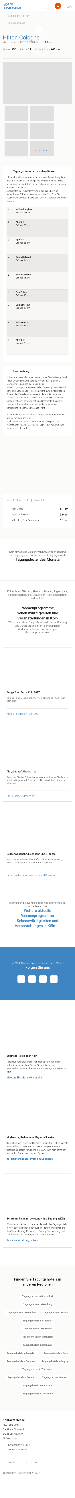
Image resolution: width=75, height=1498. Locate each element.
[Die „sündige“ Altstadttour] (37, 746)
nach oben (31, 1462)
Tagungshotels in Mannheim (37, 1337)
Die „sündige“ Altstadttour (21, 796)
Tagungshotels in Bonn (56, 1353)
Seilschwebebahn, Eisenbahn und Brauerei (31, 875)
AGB (37, 1472)
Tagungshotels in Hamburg (37, 1304)
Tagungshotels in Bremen (21, 1377)
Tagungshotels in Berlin (55, 1312)
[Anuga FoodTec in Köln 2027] (37, 667)
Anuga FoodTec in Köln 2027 (23, 713)
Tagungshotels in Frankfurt (21, 1353)
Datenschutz (25, 1472)
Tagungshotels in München (21, 1312)
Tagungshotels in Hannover (37, 1345)
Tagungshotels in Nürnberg (37, 1328)
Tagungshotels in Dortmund (38, 1393)
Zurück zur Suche (16, 23)
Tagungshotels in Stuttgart (38, 1320)
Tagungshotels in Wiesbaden (37, 1369)
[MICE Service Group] (13, 6)
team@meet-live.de (17, 1449)
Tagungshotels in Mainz (55, 1377)
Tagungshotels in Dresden (21, 1361)
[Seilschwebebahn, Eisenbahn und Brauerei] (37, 829)
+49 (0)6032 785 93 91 (19, 16)
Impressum (9, 1472)
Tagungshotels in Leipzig (55, 1361)
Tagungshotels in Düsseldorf (37, 1296)
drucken (12, 1462)
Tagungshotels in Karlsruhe (37, 1385)
